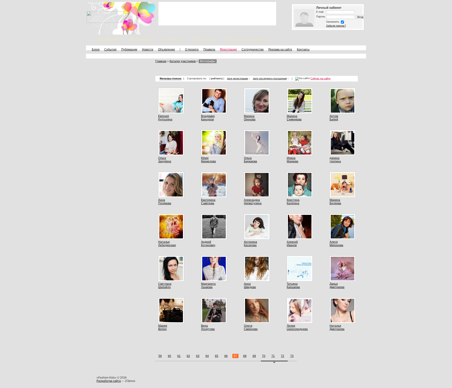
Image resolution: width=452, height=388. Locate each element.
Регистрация (228, 49)
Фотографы (140, 39)
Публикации (129, 49)
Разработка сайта (109, 381)
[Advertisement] (217, 13)
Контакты (303, 49)
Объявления (166, 49)
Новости (147, 49)
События (110, 49)
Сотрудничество (253, 49)
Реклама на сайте (280, 49)
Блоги (96, 49)
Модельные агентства (246, 39)
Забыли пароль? (336, 25)
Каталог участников (183, 61)
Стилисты (171, 39)
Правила (209, 49)
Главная (160, 61)
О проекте (192, 49)
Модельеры (202, 39)
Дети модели (106, 39)
